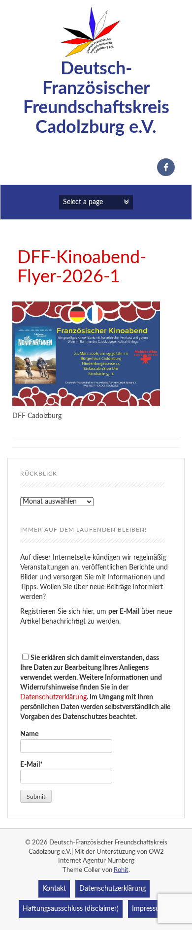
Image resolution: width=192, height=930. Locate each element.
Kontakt (54, 888)
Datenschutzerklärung (53, 697)
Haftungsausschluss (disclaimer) (71, 908)
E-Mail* (31, 764)
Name (29, 734)
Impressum (148, 908)
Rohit (121, 870)
